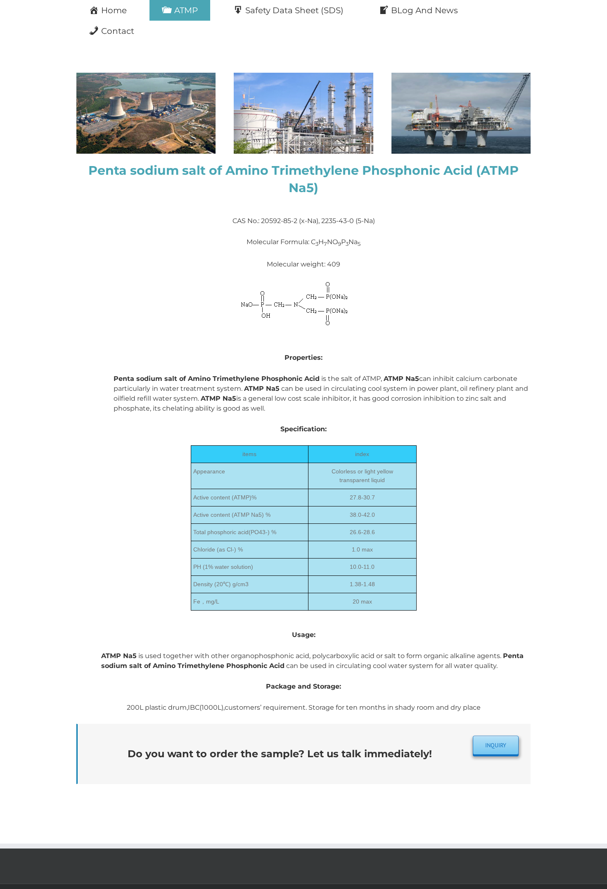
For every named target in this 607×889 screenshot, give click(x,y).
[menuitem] (112, 10)
